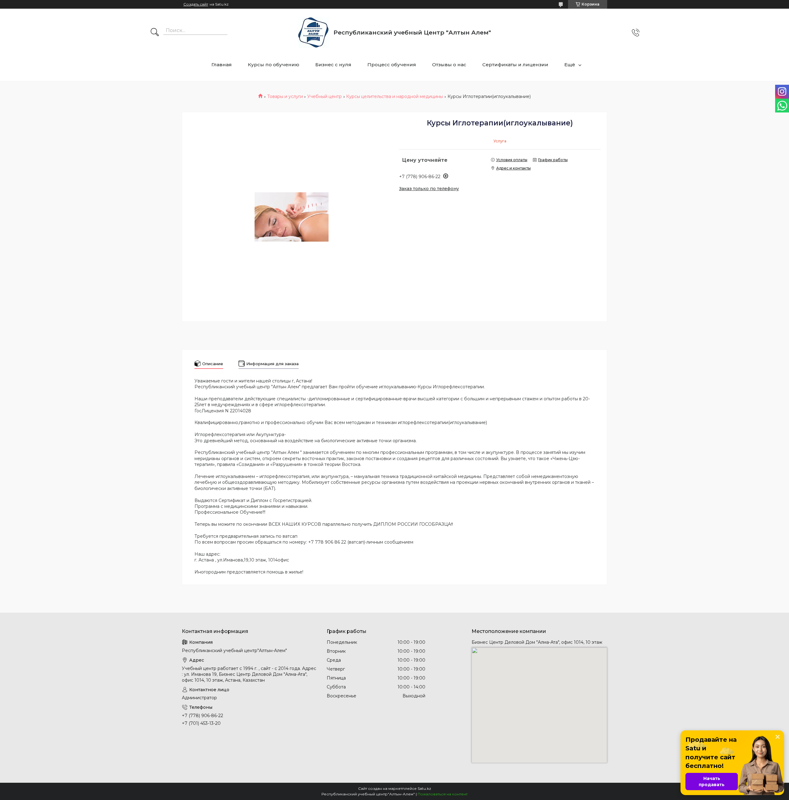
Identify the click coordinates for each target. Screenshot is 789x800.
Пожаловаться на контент (443, 794)
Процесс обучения (391, 64)
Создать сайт (195, 4)
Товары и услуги (285, 96)
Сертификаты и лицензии (515, 64)
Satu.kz (424, 788)
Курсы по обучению (273, 64)
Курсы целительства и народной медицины (394, 96)
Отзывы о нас (449, 64)
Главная (221, 64)
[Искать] (154, 33)
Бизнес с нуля (333, 64)
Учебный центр (324, 96)
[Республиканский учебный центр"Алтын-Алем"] (313, 32)
